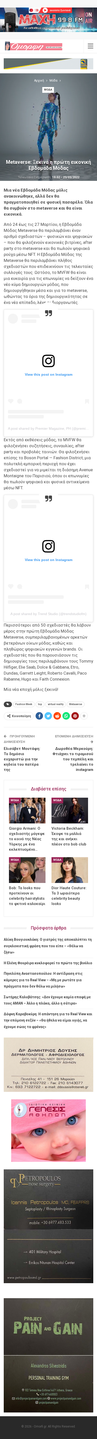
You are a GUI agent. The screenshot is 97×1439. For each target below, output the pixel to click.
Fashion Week (23, 704)
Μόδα (48, 89)
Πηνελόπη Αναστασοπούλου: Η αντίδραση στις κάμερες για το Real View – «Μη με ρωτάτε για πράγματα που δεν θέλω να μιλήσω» (43, 980)
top (40, 704)
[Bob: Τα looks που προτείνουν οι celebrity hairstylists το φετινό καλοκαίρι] (27, 870)
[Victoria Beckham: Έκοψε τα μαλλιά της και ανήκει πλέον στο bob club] (69, 810)
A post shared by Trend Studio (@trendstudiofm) (48, 614)
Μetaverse (75, 704)
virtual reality (55, 704)
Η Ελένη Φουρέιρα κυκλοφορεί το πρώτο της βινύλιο (48, 963)
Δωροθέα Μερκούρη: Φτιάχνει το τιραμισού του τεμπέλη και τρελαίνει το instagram (72, 759)
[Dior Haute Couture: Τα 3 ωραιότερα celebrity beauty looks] (69, 870)
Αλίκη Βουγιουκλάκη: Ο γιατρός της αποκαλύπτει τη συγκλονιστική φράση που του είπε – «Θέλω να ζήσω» (48, 945)
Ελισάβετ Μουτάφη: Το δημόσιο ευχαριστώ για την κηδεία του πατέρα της (22, 759)
